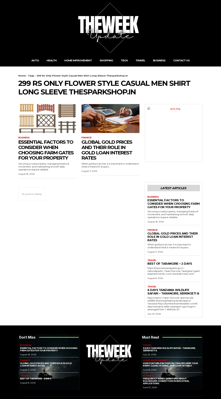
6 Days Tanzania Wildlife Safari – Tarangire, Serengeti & (173, 291)
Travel (151, 260)
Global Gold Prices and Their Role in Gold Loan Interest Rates (106, 150)
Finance (86, 137)
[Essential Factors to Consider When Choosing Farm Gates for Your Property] (47, 118)
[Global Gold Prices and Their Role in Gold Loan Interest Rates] (110, 118)
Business (24, 137)
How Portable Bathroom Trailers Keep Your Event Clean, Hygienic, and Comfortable (170, 364)
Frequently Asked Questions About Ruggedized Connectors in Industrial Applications (166, 381)
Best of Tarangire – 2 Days (169, 263)
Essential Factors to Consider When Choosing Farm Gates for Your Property (46, 150)
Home (22, 75)
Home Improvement (155, 360)
